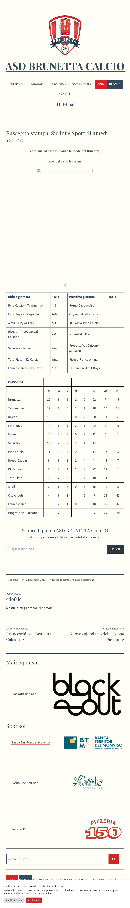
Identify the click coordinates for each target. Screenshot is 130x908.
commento (40, 880)
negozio (24, 880)
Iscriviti (115, 549)
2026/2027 (37, 84)
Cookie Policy (107, 880)
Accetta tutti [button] (34, 900)
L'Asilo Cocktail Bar (24, 783)
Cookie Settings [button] (14, 900)
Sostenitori (80, 84)
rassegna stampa (61, 579)
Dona (101, 84)
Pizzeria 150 (19, 829)
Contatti (65, 93)
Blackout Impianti (24, 694)
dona (12, 880)
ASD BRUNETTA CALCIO (65, 65)
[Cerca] (114, 859)
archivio (58, 84)
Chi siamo (16, 84)
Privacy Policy (85, 880)
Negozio (114, 84)
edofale (14, 579)
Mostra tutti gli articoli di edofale (29, 608)
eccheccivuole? (61, 880)
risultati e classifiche (83, 579)
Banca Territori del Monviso (30, 742)
